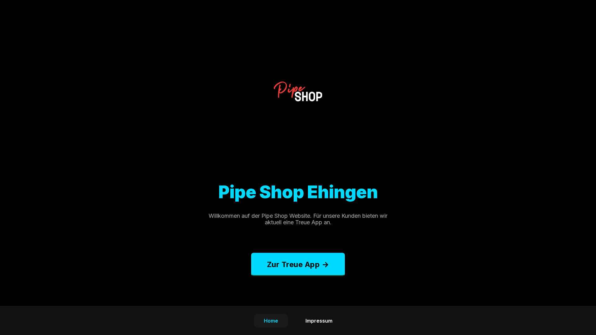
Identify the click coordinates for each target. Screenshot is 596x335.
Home (271, 321)
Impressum (318, 321)
